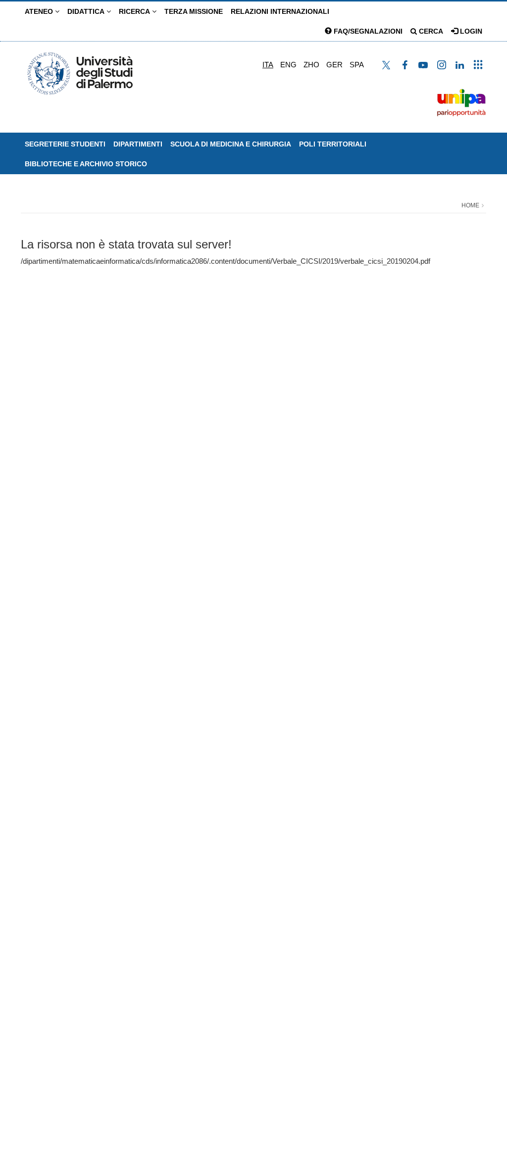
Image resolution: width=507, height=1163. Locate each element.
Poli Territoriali (332, 144)
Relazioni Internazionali (280, 11)
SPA (357, 64)
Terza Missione (193, 11)
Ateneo (40, 11)
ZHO (311, 64)
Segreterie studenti (65, 144)
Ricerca (135, 11)
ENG (288, 64)
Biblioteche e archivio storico (86, 164)
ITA (267, 64)
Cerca (430, 31)
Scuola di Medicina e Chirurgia (230, 144)
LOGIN (470, 31)
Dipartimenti (137, 144)
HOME (470, 205)
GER (334, 64)
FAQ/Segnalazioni (367, 31)
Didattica (86, 11)
